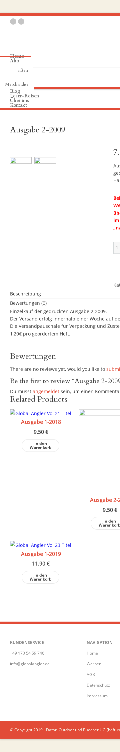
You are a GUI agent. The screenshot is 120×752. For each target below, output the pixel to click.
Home (92, 653)
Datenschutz (98, 685)
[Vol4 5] (45, 168)
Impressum (97, 696)
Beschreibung (25, 293)
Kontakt (18, 105)
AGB (91, 674)
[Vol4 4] (21, 168)
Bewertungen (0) (28, 303)
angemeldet (46, 391)
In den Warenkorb (41, 445)
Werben (94, 664)
